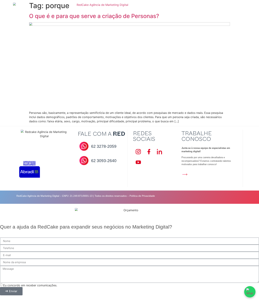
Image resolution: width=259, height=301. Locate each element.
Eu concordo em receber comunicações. (30, 285)
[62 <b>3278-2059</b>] (83, 146)
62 (103, 146)
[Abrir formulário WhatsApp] (249, 291)
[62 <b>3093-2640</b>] (83, 160)
